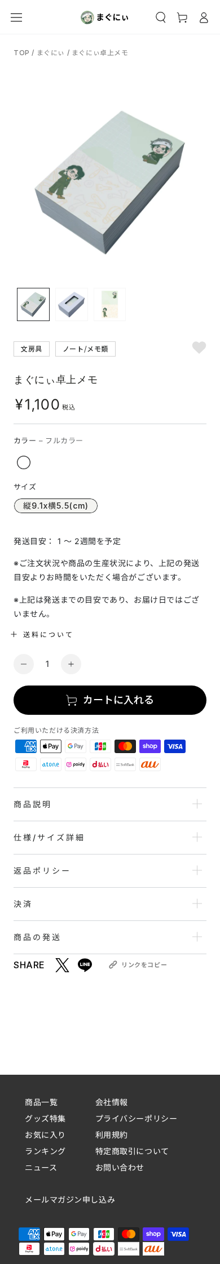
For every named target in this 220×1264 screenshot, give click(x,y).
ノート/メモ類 (85, 348)
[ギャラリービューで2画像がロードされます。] (71, 304)
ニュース (41, 1167)
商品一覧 (41, 1102)
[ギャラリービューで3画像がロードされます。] (110, 304)
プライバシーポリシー (136, 1118)
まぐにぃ (51, 52)
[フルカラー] (24, 462)
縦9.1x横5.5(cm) (56, 505)
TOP (23, 52)
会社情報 (111, 1102)
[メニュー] (16, 17)
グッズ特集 (45, 1118)
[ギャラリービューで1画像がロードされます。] (33, 304)
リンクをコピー (144, 965)
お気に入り (45, 1135)
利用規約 (111, 1135)
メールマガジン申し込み (70, 1200)
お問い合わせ (119, 1167)
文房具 (31, 348)
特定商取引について (132, 1151)
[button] (160, 17)
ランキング (45, 1151)
